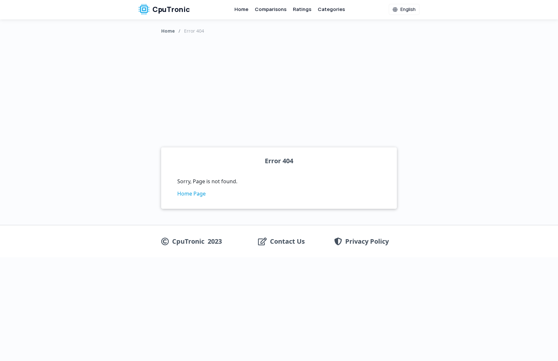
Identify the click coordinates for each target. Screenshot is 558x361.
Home (241, 9)
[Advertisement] (279, 89)
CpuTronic (170, 9)
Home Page (191, 193)
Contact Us (287, 241)
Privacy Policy (367, 241)
